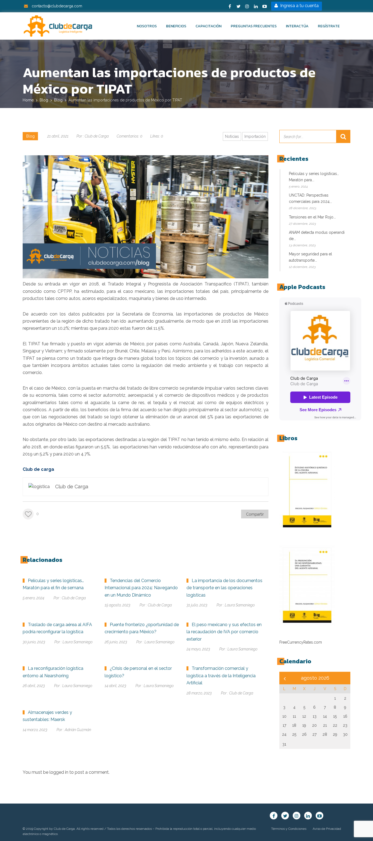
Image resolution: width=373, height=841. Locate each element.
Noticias (232, 136)
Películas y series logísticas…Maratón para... (314, 176)
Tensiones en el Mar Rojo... (312, 217)
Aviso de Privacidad (327, 829)
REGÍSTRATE (329, 26)
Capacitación (208, 26)
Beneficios (176, 26)
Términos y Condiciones (288, 829)
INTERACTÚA (297, 26)
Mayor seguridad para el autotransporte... (310, 257)
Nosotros (147, 26)
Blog (30, 136)
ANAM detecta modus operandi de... (317, 235)
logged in (58, 772)
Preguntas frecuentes (254, 26)
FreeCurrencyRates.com (300, 642)
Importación (255, 136)
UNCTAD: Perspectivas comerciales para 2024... (310, 198)
